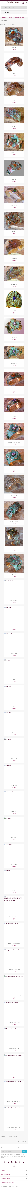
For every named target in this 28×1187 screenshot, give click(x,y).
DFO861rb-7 (14, 811)
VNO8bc (14, 390)
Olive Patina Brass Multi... (14, 548)
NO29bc (14, 100)
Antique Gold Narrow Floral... (14, 969)
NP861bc (14, 179)
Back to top (22, 1141)
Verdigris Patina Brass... (14, 943)
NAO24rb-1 (14, 759)
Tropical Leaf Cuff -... (14, 521)
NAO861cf (14, 785)
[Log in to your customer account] (23, 3)
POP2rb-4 (14, 890)
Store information (7, 1182)
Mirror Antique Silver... (14, 1048)
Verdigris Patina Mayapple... (14, 469)
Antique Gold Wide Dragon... (14, 1101)
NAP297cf (14, 574)
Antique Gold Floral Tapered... (14, 996)
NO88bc (14, 73)
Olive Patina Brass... (14, 917)
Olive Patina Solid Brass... (14, 311)
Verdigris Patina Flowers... (14, 442)
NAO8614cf (14, 337)
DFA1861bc (14, 864)
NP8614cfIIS (14, 152)
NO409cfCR (14, 284)
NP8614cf (14, 47)
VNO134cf (14, 627)
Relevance (14, 21)
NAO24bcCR (14, 205)
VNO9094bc (14, 706)
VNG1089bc (14, 495)
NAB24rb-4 (14, 732)
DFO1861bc (14, 838)
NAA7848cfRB (14, 600)
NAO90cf (14, 232)
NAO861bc (14, 363)
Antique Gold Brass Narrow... (14, 1075)
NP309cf (14, 126)
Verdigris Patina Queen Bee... (14, 1127)
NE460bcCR (14, 258)
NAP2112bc (14, 653)
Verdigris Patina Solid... (14, 1022)
